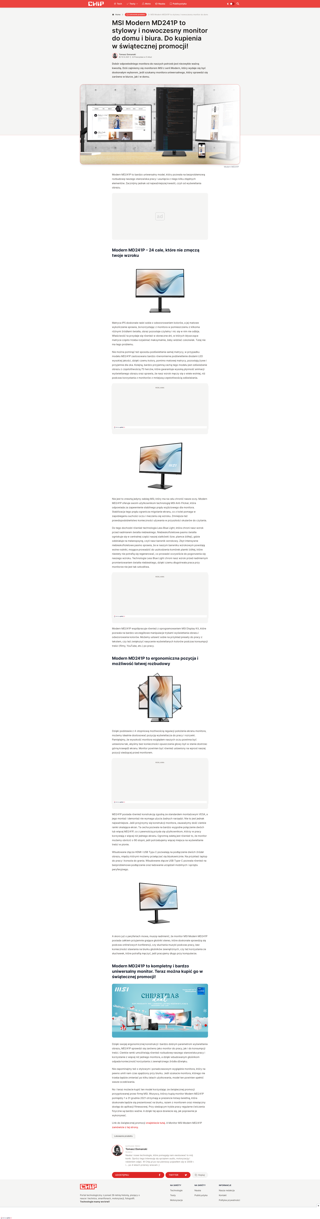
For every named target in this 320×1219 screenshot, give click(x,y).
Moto (148, 3)
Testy (132, 3)
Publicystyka (179, 3)
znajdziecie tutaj (155, 1122)
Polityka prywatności (229, 1200)
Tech (119, 3)
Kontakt (222, 1195)
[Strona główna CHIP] (96, 3)
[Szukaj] (238, 4)
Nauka (161, 3)
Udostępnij (122, 1175)
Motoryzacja (176, 1200)
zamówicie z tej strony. (125, 1127)
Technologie (176, 1190)
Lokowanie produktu (137, 14)
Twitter (173, 1175)
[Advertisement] (160, 407)
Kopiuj (201, 1175)
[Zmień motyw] (231, 3)
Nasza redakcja (227, 1190)
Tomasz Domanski (127, 54)
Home (117, 14)
